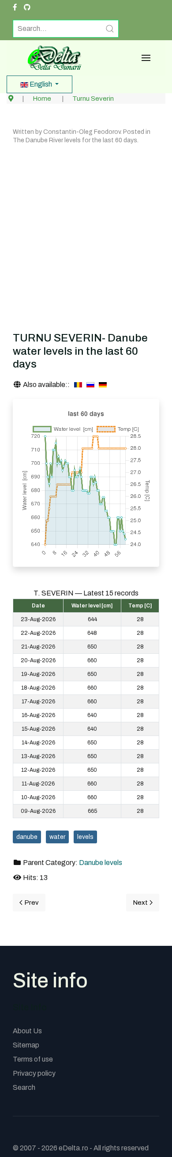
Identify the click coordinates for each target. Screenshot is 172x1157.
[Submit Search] (110, 29)
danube (26, 837)
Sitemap (26, 1045)
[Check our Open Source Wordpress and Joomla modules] (27, 7)
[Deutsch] (103, 384)
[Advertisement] (86, 236)
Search (24, 1087)
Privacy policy (34, 1073)
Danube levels (100, 862)
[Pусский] (90, 384)
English (40, 84)
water (57, 837)
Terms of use (33, 1059)
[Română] (78, 384)
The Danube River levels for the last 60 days (75, 140)
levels (85, 837)
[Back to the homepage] (51, 58)
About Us (27, 1031)
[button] (146, 58)
